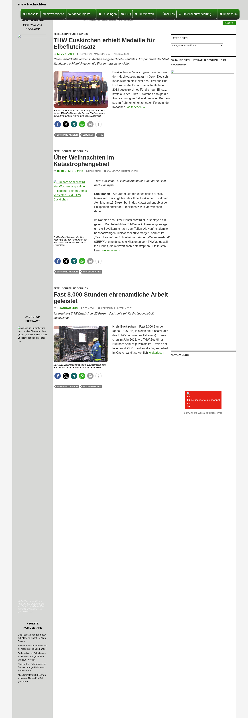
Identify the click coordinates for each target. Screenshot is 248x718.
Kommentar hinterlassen (113, 54)
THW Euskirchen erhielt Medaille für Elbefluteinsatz (104, 43)
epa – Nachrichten (32, 4)
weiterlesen (136, 107)
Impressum (230, 14)
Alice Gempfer (25, 675)
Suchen (229, 23)
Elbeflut (88, 135)
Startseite (32, 14)
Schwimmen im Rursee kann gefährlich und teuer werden (32, 656)
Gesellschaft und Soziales (71, 34)
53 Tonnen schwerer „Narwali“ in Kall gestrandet (32, 678)
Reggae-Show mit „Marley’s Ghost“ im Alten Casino (32, 638)
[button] (57, 124)
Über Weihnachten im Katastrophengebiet (84, 160)
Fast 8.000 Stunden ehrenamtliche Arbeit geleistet (111, 297)
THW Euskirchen (92, 272)
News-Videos (55, 14)
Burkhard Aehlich (67, 135)
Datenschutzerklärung (197, 14)
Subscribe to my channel (205, 400)
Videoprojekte (81, 14)
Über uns (169, 14)
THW (100, 135)
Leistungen (109, 14)
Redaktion (85, 54)
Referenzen (146, 14)
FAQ (128, 14)
